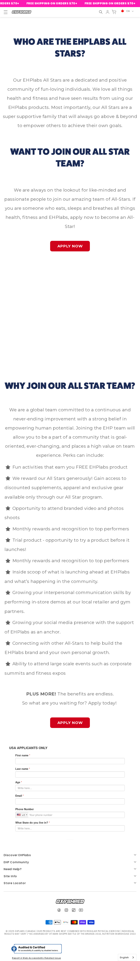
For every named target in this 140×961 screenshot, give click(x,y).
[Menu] (4, 12)
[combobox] (127, 957)
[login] (107, 12)
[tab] (62, 357)
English (124, 957)
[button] (101, 12)
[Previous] (13, 316)
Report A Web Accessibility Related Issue (36, 958)
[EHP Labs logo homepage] (21, 12)
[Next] (126, 316)
